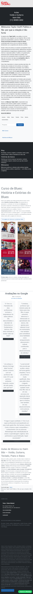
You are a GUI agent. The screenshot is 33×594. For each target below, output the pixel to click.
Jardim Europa (23, 523)
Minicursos (5, 165)
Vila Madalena (15, 525)
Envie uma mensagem (7, 590)
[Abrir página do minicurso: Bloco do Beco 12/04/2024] (8, 265)
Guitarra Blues (5, 119)
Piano (22, 117)
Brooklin (3, 523)
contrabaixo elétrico (23, 568)
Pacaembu (8, 525)
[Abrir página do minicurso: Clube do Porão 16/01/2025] (25, 265)
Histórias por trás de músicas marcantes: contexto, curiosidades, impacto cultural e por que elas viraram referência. (14, 160)
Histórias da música (8, 157)
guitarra (16, 568)
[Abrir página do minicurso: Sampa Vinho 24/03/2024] (25, 248)
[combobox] (8, 124)
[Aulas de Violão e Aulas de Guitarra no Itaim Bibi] (5, 3)
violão (13, 568)
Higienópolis (17, 523)
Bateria (26, 117)
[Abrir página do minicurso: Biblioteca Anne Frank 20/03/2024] (8, 248)
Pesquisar (20, 124)
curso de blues (15, 569)
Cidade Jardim (9, 523)
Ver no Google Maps (7, 510)
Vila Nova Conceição (24, 525)
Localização (5, 515)
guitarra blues (4, 569)
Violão (8, 117)
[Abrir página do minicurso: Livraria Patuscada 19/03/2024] (25, 230)
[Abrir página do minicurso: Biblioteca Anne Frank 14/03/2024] (8, 230)
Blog (2, 150)
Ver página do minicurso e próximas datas (12, 219)
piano (10, 568)
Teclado (17, 117)
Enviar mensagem (6, 512)
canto (7, 568)
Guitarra (3, 117)
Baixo (12, 117)
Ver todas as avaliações (16, 298)
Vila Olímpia (4, 527)
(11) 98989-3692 (16, 20)
